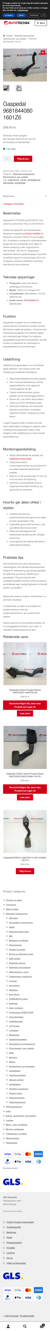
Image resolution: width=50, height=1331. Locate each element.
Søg (25, 1326)
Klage (9, 1237)
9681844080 (8, 183)
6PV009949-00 (34, 180)
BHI (10, 936)
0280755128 (13, 180)
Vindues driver (15, 1093)
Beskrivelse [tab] (8, 196)
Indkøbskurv (38, 1324)
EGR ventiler (14, 958)
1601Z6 (23, 180)
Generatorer (14, 985)
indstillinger (23, 10)
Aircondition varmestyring (21, 922)
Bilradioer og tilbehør (18, 940)
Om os (10, 1257)
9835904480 (20, 183)
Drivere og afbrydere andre (21, 954)
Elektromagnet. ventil (18, 972)
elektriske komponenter (20, 458)
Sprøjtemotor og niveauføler (22, 1066)
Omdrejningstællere (18, 1039)
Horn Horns (14, 994)
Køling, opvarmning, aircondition (21, 1115)
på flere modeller (33, 233)
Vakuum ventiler (16, 1079)
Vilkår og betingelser (16, 1263)
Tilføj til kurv (23, 158)
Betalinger (11, 1232)
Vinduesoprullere (17, 1097)
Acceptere (9, 15)
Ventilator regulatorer (18, 1088)
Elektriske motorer (17, 963)
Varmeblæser (15, 1084)
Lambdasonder (16, 1021)
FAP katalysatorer (14, 1106)
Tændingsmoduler (17, 1075)
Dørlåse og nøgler (17, 949)
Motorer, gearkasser (15, 1129)
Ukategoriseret (12, 1138)
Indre (8, 1111)
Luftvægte (13, 1030)
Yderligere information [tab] (13, 203)
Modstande (14, 1035)
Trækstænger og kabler (16, 1133)
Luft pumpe (14, 1026)
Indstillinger (34, 15)
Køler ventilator (16, 1008)
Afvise (21, 15)
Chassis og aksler (14, 900)
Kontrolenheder (16, 1017)
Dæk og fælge (12, 909)
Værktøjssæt (11, 1142)
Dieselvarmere (15, 945)
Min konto (8, 1326)
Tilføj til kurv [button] (25, 871)
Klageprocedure (14, 1242)
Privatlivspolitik (14, 1227)
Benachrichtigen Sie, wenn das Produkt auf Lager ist (25, 705)
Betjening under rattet (19, 931)
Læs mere (25, 713)
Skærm (12, 1062)
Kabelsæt (13, 1003)
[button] (43, 52)
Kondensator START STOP (21, 1012)
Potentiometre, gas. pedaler (15, 38)
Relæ (11, 1052)
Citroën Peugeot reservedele (20, 1222)
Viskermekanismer (17, 1102)
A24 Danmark (11, 1315)
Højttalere (13, 990)
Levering (11, 1252)
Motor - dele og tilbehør (16, 1124)
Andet (12, 927)
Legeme (9, 1120)
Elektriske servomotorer (20, 967)
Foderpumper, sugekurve (20, 976)
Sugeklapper (15, 1070)
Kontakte (11, 1247)
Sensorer (13, 1057)
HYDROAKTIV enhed (18, 999)
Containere (11, 904)
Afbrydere (13, 918)
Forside (9, 35)
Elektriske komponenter (24, 35)
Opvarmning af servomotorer (22, 1044)
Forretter (13, 981)
